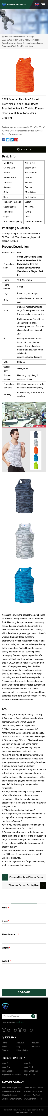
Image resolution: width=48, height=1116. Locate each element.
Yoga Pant (28, 1067)
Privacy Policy (22, 1050)
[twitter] (15, 1030)
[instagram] (25, 1030)
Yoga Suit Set (29, 1074)
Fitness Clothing (26, 37)
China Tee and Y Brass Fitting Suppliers (33, 1088)
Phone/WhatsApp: (10, 934)
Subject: (6, 948)
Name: (5, 908)
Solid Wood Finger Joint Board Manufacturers (12, 1088)
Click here (20, 1022)
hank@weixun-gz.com (24, 1112)
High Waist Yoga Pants (11, 1074)
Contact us (35, 1046)
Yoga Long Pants (31, 1071)
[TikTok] (31, 1030)
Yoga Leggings (8, 1071)
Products (14, 37)
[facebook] (4, 1030)
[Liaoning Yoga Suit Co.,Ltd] (15, 1006)
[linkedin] (9, 1030)
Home (7, 37)
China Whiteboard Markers (9, 1095)
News (4, 1046)
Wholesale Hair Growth (11, 1091)
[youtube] (20, 1030)
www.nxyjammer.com (33, 1099)
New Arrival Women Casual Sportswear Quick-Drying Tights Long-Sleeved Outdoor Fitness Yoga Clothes (32, 877)
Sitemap (5, 1050)
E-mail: (5, 921)
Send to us (26, 149)
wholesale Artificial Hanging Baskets (32, 1095)
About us (20, 1043)
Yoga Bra (6, 1067)
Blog (18, 1046)
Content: (6, 961)
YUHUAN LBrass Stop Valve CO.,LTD (33, 1091)
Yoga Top (28, 1063)
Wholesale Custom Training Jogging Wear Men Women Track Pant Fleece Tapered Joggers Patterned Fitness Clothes (18, 885)
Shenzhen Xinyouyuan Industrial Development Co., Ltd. (11, 1099)
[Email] (33, 1016)
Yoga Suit (6, 1063)
